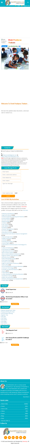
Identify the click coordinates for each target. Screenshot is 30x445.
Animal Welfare (8, 218)
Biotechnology (7, 221)
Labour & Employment (10, 247)
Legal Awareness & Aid (10, 251)
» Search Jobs (14, 408)
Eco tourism (7, 230)
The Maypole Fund (11, 330)
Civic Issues (7, 224)
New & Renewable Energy (10, 258)
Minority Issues (8, 257)
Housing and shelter (9, 241)
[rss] (24, 437)
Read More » (26, 397)
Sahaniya (24, 441)
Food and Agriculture (9, 237)
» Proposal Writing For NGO (7, 312)
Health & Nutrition (9, 238)
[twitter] (9, 437)
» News (14, 418)
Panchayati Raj (8, 260)
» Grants (14, 406)
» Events (14, 413)
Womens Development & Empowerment (14, 279)
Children (6, 223)
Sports (5, 271)
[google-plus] (13, 437)
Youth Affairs (7, 280)
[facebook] (5, 437)
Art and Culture (8, 220)
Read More (15, 304)
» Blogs (14, 415)
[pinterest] (20, 437)
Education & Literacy (9, 232)
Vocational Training (9, 275)
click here (6, 165)
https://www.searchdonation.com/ (10, 156)
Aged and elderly (8, 215)
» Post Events (3, 319)
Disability (6, 227)
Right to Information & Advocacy (12, 263)
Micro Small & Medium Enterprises (13, 254)
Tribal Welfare (7, 272)
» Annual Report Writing (6, 313)
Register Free (27, 5)
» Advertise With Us (5, 420)
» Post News (3, 318)
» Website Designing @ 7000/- (8, 310)
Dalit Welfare (7, 226)
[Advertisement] (15, 23)
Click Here (24, 206)
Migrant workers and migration (11, 255)
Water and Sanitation (9, 277)
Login (18, 5)
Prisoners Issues (8, 261)
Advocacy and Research (10, 213)
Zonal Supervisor (11, 289)
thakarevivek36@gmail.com (10, 155)
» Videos (14, 411)
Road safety (6, 265)
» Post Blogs (3, 321)
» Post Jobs (3, 316)
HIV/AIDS (6, 240)
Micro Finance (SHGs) (9, 252)
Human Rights (7, 243)
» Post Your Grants (5, 324)
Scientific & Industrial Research (12, 269)
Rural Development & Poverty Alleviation (14, 266)
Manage (4, 46)
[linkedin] (16, 437)
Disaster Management (10, 229)
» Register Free (4, 315)
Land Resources (8, 249)
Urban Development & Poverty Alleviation (14, 274)
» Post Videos (3, 323)
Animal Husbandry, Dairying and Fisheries (14, 216)
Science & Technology (9, 268)
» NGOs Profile (14, 403)
